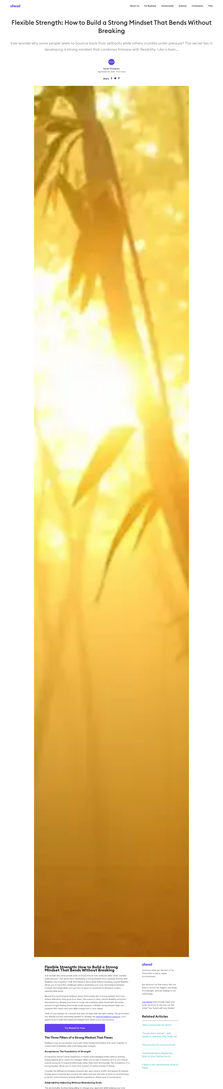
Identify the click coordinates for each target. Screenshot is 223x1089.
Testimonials (167, 6)
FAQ (210, 6)
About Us (134, 6)
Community (197, 6)
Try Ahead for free (75, 1027)
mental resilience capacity (108, 1016)
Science (182, 6)
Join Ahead (147, 1002)
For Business (150, 6)
